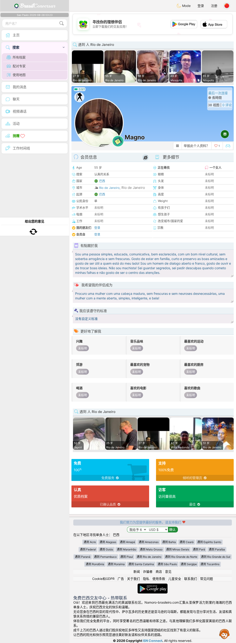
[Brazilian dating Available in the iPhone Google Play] (153, 586)
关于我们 (133, 579)
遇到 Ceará (187, 542)
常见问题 (206, 579)
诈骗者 (148, 571)
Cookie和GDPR (103, 579)
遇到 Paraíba (217, 549)
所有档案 (19, 57)
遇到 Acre (90, 542)
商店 (159, 571)
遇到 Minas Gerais (177, 549)
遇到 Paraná (82, 556)
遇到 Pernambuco (105, 556)
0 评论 (227, 105)
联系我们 (190, 579)
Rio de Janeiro (109, 188)
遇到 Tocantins (210, 564)
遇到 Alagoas (108, 542)
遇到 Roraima (116, 564)
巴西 (102, 181)
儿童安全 (174, 579)
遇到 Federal (88, 549)
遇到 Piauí (126, 556)
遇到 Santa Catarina (141, 564)
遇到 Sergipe (189, 564)
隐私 (146, 579)
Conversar (37, 5)
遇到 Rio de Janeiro (149, 556)
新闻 (136, 571)
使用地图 (19, 75)
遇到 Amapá (127, 542)
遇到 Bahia (169, 542)
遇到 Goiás (106, 549)
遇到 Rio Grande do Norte (181, 556)
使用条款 (158, 579)
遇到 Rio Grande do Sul (215, 556)
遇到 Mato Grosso (151, 549)
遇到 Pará (199, 549)
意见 (168, 571)
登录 (201, 6)
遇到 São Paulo (167, 564)
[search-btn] (61, 23)
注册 (214, 6)
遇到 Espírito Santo (209, 542)
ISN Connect (152, 641)
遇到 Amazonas (149, 542)
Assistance (224, 634)
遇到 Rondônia (95, 564)
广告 (121, 579)
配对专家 (19, 66)
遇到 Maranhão (126, 549)
